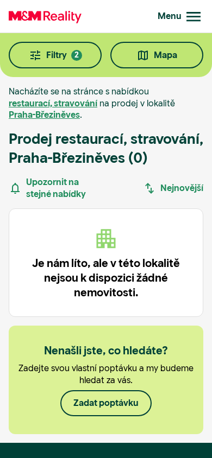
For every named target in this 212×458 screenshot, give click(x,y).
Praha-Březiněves (44, 115)
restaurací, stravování (53, 103)
